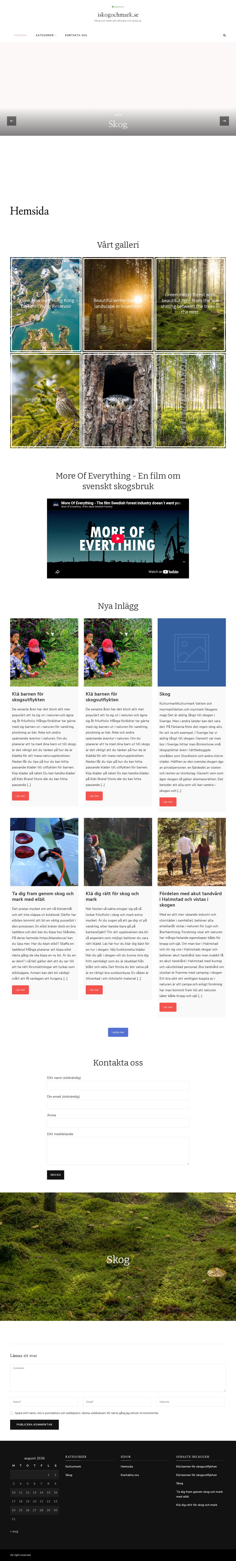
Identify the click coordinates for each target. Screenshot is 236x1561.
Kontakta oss (76, 35)
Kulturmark (73, 1467)
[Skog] (192, 652)
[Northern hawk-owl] (118, 400)
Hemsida (20, 35)
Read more (20, 796)
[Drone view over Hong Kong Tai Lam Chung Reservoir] (46, 304)
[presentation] (11, 121)
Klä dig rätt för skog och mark (196, 1505)
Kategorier (45, 35)
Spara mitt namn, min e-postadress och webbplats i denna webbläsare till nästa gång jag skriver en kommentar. (87, 1413)
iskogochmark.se (118, 15)
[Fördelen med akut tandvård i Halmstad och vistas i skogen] (192, 852)
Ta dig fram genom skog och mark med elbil (199, 1494)
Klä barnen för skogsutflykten (118, 188)
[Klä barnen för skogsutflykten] (44, 652)
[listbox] (118, 121)
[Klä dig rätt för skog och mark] (118, 852)
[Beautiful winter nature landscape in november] (118, 304)
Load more (118, 1032)
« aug (14, 1531)
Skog (118, 178)
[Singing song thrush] (46, 400)
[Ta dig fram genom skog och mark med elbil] (44, 852)
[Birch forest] (190, 400)
